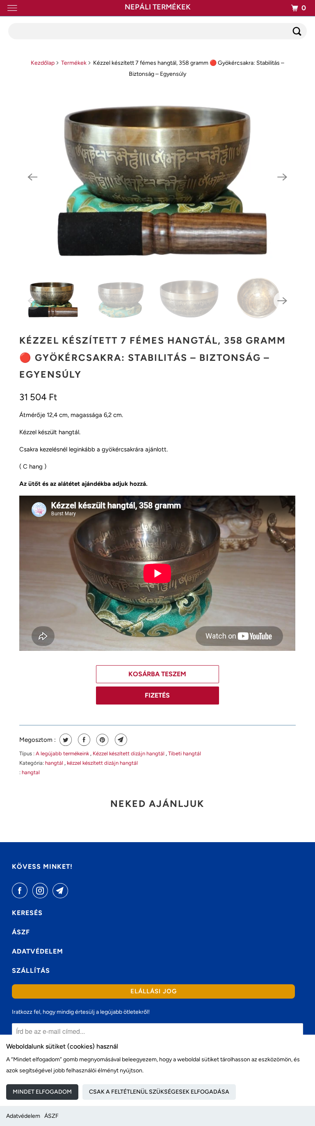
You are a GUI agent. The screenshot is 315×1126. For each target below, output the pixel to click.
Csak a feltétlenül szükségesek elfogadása (159, 1091)
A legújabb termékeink (63, 753)
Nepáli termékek (158, 6)
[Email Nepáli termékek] (61, 890)
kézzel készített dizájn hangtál (102, 763)
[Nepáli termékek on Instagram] (41, 890)
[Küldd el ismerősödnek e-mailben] (120, 740)
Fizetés (157, 695)
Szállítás (31, 970)
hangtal (31, 772)
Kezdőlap (43, 62)
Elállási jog (153, 991)
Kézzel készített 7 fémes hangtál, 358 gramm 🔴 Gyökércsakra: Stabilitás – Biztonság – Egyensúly (152, 357)
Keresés (27, 913)
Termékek (74, 62)
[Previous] (32, 177)
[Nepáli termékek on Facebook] (21, 890)
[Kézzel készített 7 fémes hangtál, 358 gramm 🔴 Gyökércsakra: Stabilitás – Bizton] (157, 177)
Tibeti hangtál (184, 753)
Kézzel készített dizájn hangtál (129, 753)
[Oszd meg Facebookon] (83, 740)
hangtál (54, 763)
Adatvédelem (23, 1115)
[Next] (283, 177)
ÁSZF (51, 1115)
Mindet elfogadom (42, 1091)
